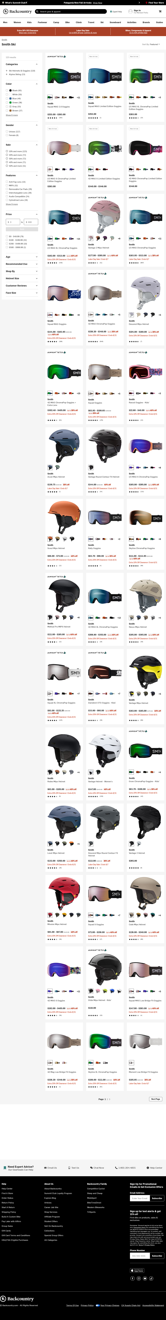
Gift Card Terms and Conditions (16, 1235)
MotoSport (91, 1197)
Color (9, 83)
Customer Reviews (16, 285)
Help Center (7, 1188)
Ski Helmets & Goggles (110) (22, 70)
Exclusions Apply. (140, 1227)
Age (8, 256)
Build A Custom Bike (11, 1216)
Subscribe (157, 1198)
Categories (12, 64)
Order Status (7, 1197)
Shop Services (50, 1212)
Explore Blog (50, 1197)
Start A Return (8, 1207)
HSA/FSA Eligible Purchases (15, 1240)
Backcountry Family (97, 1183)
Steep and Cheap (94, 1193)
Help (4, 1183)
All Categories (50, 1240)
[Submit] (37, 11)
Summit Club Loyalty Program (58, 1193)
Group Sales (7, 1226)
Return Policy (8, 1202)
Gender (10, 125)
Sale (8, 144)
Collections (49, 1230)
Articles (47, 1202)
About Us (48, 1183)
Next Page (155, 1099)
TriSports (91, 1212)
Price (9, 214)
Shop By (10, 271)
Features (11, 175)
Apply (22, 229)
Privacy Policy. (150, 1245)
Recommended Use (16, 264)
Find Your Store (156, 2)
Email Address (137, 1192)
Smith (4, 39)
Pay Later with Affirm (11, 1221)
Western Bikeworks (95, 1207)
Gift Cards (6, 1230)
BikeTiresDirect (94, 1202)
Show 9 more (12, 204)
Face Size (11, 292)
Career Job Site (51, 1207)
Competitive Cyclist (96, 1188)
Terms (141, 1245)
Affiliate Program (52, 1216)
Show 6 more (12, 115)
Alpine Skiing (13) (17, 74)
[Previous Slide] (27, 2)
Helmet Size (12, 278)
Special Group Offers (53, 1235)
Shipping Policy (9, 1212)
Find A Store (7, 1193)
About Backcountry (53, 1188)
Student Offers (51, 1221)
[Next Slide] (139, 2)
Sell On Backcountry (53, 1226)
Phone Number (137, 1250)
